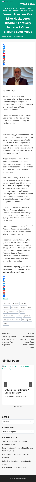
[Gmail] (18, 59)
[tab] (14, 406)
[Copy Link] (18, 61)
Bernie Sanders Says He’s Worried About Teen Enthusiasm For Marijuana (27, 340)
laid (29, 307)
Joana (23, 307)
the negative (26, 320)
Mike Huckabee (18, 10)
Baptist (23, 304)
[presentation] (18, 375)
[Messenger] (18, 47)
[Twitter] (18, 52)
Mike (22, 312)
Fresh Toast (17, 8)
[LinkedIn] (18, 57)
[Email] (18, 50)
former (6, 307)
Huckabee (14, 307)
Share (5, 66)
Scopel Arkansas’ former (12, 320)
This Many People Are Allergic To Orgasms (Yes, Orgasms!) (9, 339)
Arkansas (8, 8)
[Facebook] (18, 45)
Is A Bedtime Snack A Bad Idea (14, 468)
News (26, 10)
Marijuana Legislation (11, 312)
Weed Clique (8, 36)
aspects (16, 304)
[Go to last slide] (5, 384)
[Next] (30, 384)
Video (31, 10)
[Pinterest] (18, 54)
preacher (26, 316)
